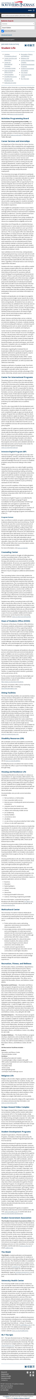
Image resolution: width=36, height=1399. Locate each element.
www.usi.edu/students (17, 114)
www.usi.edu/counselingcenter (21, 617)
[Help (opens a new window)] (33, 45)
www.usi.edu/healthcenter (20, 1331)
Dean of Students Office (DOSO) (9, 71)
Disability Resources (10, 76)
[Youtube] (33, 1372)
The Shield (24, 72)
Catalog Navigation (8, 39)
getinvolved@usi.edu (11, 1212)
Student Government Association (27, 69)
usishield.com (16, 1267)
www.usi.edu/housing (8, 905)
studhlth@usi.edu (25, 1325)
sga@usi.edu (9, 1248)
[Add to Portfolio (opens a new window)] (25, 45)
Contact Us (4, 1380)
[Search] (33, 27)
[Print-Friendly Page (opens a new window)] (31, 45)
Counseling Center (10, 68)
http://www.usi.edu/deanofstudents (12, 682)
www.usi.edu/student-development (12, 1213)
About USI (4, 1372)
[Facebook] (27, 1372)
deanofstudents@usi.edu (9, 688)
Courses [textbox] (4, 24)
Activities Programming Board (10, 55)
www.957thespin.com (7, 1346)
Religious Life (25, 58)
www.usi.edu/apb (16, 135)
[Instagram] (33, 1375)
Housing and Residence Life (8, 80)
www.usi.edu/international (9, 447)
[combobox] (18, 15)
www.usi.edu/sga (25, 1246)
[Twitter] (30, 1372)
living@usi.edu (28, 901)
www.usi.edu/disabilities (12, 761)
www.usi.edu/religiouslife (9, 1103)
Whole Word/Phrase (10, 31)
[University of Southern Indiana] (18, 4)
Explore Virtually (6, 1376)
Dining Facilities (9, 74)
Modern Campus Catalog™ (22, 1398)
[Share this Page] (28, 45)
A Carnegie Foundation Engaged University (21, 1393)
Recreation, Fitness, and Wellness (27, 55)
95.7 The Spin (25, 79)
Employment (5, 1374)
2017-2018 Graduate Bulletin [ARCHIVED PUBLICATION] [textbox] (18, 15)
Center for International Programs (8, 64)
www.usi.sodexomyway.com (9, 734)
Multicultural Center (10, 83)
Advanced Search (6, 35)
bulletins (7, 1396)
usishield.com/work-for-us (23, 1272)
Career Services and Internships (10, 59)
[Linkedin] (30, 1375)
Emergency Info (5, 1378)
